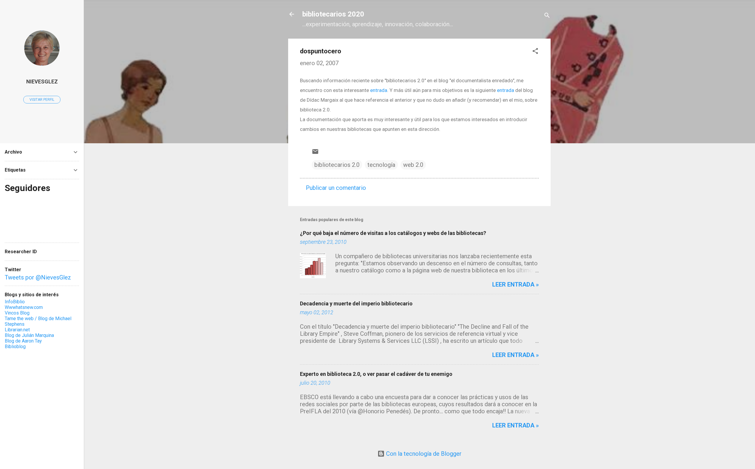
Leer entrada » (515, 284)
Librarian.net (17, 330)
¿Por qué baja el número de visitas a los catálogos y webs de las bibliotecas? (393, 233)
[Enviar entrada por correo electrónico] (315, 153)
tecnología (381, 164)
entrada (378, 90)
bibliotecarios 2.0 (337, 164)
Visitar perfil (41, 100)
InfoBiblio (15, 302)
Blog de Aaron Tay (23, 341)
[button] (535, 51)
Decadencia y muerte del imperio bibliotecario (356, 303)
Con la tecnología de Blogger (423, 453)
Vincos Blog (17, 313)
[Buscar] (547, 16)
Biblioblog (15, 346)
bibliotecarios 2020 (333, 14)
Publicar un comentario (336, 187)
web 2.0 (413, 164)
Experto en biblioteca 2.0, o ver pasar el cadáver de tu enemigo (376, 374)
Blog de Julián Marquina (29, 335)
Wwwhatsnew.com (24, 307)
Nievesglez (42, 81)
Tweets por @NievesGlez (38, 277)
